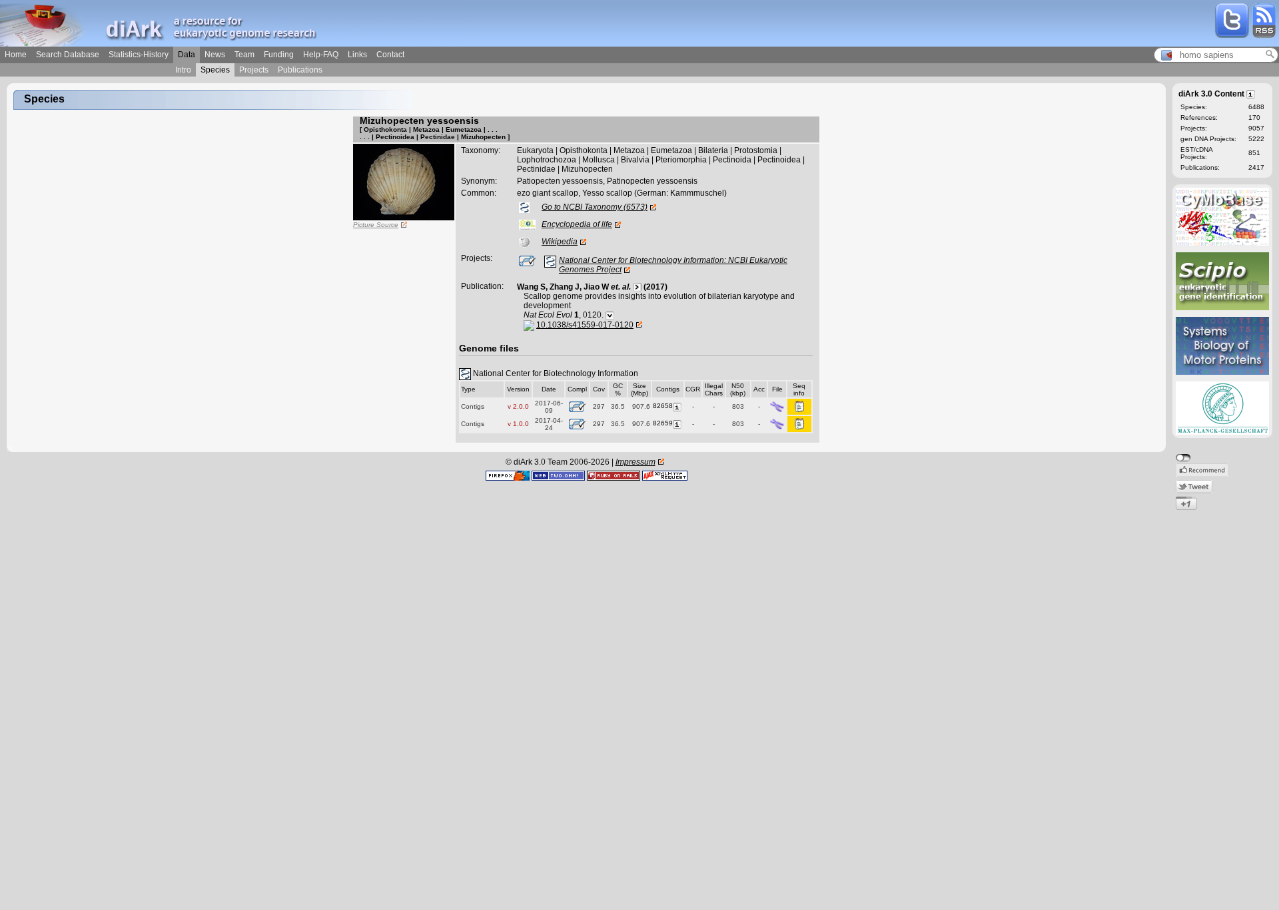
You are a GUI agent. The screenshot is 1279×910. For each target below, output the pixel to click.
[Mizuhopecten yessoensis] (403, 181)
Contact (390, 54)
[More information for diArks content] (1251, 93)
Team (244, 54)
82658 (663, 405)
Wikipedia (560, 241)
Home (16, 54)
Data (186, 54)
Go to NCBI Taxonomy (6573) (594, 207)
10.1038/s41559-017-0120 (585, 325)
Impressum (635, 462)
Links (357, 54)
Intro (183, 70)
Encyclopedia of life (577, 224)
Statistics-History (139, 54)
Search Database (67, 54)
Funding (279, 54)
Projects (253, 70)
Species (215, 70)
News (215, 54)
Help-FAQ (320, 54)
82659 (663, 423)
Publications (300, 70)
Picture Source (375, 224)
